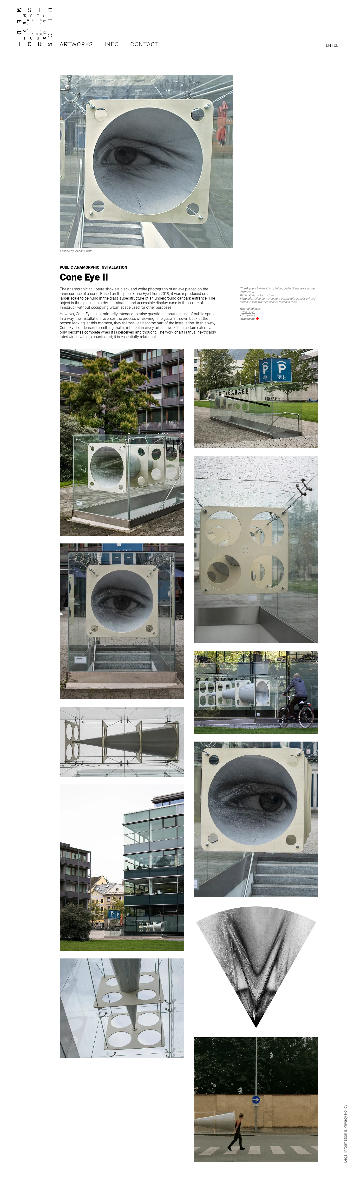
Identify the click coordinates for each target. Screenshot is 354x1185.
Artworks (76, 44)
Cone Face (248, 315)
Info (112, 44)
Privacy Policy (345, 1117)
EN (328, 45)
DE (336, 45)
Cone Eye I (248, 312)
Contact (144, 44)
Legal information (345, 1148)
